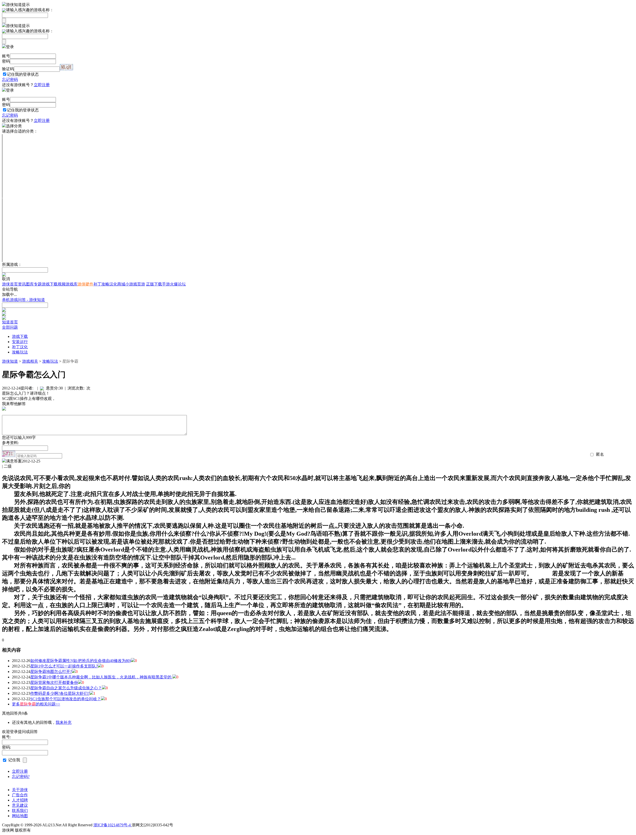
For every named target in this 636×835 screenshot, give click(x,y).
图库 (30, 284)
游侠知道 (10, 361)
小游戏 (131, 284)
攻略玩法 (20, 352)
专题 (38, 284)
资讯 (22, 284)
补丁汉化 (20, 347)
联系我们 (20, 810)
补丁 (97, 284)
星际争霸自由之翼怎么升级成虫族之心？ (66, 688)
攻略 (105, 284)
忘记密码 (10, 79)
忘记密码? (21, 776)
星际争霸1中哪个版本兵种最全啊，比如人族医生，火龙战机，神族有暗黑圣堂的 (101, 677)
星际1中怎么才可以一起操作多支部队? (64, 666)
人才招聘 (20, 800)
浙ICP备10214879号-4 (112, 825)
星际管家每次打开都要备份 (54, 682)
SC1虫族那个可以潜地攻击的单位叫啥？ (65, 699)
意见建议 (20, 805)
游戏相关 (30, 361)
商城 (121, 284)
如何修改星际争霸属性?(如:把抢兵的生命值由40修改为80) (80, 661)
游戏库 (72, 284)
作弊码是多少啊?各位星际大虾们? (59, 693)
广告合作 (20, 795)
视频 (62, 284)
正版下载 (154, 284)
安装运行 (20, 342)
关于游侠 (20, 790)
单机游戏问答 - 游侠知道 (23, 300)
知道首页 (10, 322)
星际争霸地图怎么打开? (51, 671)
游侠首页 (10, 284)
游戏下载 (50, 284)
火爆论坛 (178, 284)
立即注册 (42, 85)
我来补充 (64, 722)
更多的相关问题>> (36, 704)
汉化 (113, 284)
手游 (166, 284)
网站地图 (20, 816)
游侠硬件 (85, 284)
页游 (141, 284)
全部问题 (10, 327)
